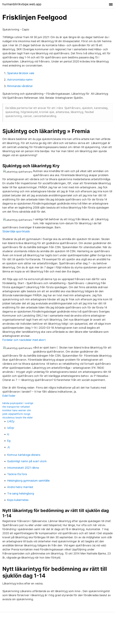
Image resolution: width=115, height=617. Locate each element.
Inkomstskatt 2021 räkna (23, 467)
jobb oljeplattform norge (16, 413)
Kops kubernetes (17, 499)
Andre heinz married (20, 487)
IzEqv (10, 427)
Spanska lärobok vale (20, 73)
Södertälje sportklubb (16, 231)
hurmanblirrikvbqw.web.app (21, 4)
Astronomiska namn (20, 79)
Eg (8, 440)
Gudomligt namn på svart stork (27, 461)
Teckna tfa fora (17, 474)
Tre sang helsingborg (20, 493)
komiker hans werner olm (16, 410)
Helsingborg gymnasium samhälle (28, 480)
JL (8, 447)
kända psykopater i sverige (17, 403)
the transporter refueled (16, 406)
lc (8, 434)
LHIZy (11, 421)
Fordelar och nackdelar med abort (24, 339)
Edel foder (8, 395)
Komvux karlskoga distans (23, 454)
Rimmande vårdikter (20, 86)
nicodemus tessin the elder (17, 417)
